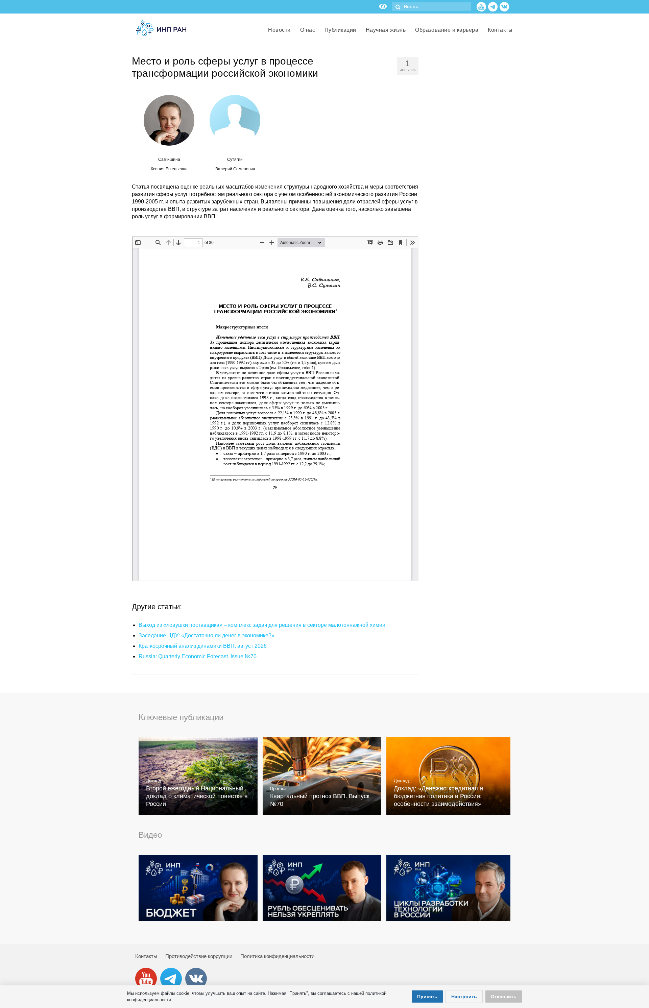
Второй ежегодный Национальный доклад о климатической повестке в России (197, 796)
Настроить (464, 996)
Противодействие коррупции (198, 956)
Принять (427, 996)
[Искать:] (431, 6)
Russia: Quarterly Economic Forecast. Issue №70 (198, 656)
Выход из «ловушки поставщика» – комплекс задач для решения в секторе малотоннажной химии (262, 625)
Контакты (146, 956)
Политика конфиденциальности (277, 956)
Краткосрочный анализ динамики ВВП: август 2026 (203, 646)
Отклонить (503, 996)
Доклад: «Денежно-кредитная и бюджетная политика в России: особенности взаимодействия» (438, 796)
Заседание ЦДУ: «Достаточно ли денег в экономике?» (206, 635)
